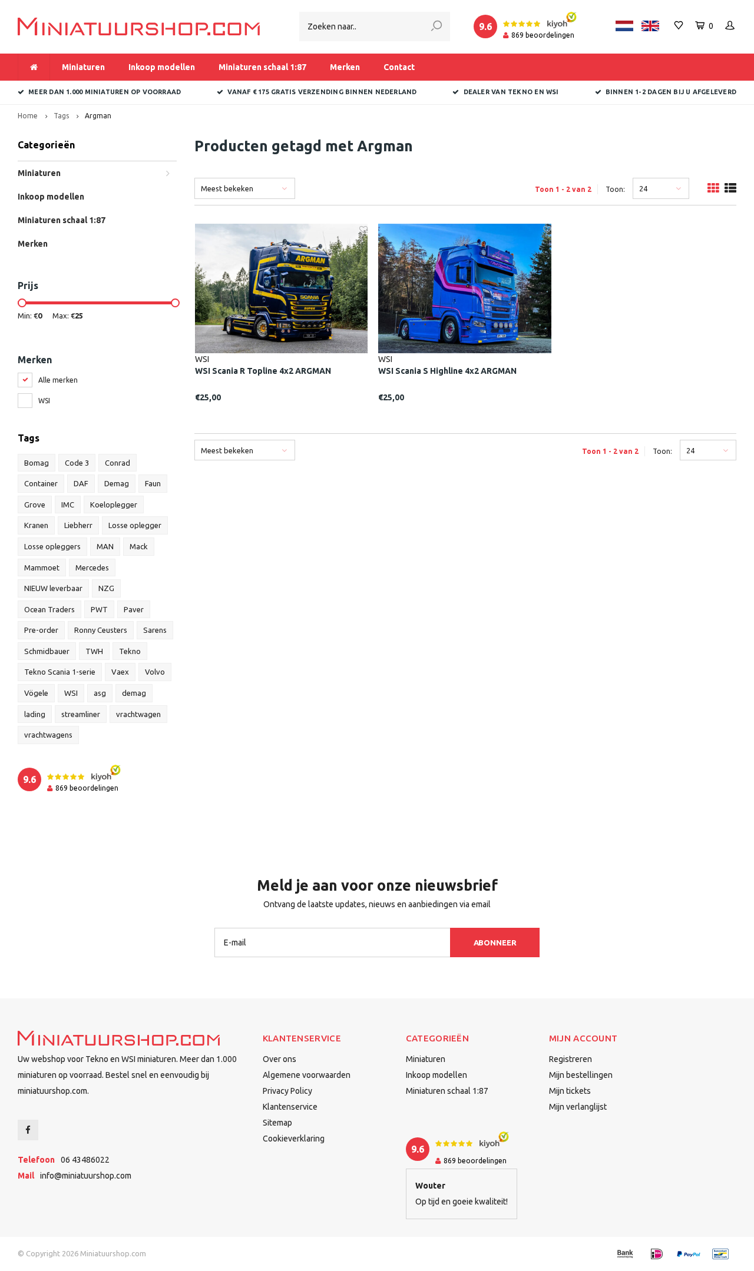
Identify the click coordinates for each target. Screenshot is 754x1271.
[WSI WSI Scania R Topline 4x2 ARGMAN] (281, 288)
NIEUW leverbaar (53, 588)
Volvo (155, 672)
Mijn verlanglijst (578, 1106)
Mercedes (92, 567)
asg (100, 693)
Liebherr (78, 525)
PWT (99, 609)
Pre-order (41, 630)
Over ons (279, 1059)
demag (134, 693)
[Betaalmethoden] (625, 1254)
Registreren (570, 1059)
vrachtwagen (138, 714)
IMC (67, 504)
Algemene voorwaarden (306, 1075)
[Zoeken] (436, 26)
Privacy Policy (287, 1091)
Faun (153, 483)
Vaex (120, 672)
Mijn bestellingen (581, 1075)
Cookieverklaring (294, 1138)
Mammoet (41, 567)
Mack (139, 546)
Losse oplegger (134, 525)
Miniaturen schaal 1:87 (262, 67)
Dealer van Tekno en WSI (511, 91)
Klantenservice (290, 1106)
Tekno (130, 651)
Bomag (36, 463)
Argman (98, 116)
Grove (34, 504)
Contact (399, 67)
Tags (61, 116)
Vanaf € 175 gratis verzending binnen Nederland (321, 91)
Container (41, 483)
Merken (345, 67)
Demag (116, 483)
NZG (106, 588)
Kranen (36, 525)
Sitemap (277, 1122)
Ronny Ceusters (100, 630)
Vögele (36, 693)
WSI (44, 400)
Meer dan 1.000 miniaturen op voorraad (104, 91)
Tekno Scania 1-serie (59, 672)
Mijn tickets (570, 1091)
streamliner (80, 714)
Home (28, 116)
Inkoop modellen (161, 67)
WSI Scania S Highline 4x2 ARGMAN (447, 371)
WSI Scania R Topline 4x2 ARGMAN (263, 371)
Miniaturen (83, 67)
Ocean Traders (49, 609)
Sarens (155, 630)
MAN (105, 546)
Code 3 (77, 463)
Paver (134, 609)
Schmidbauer (47, 651)
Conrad (117, 463)
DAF (81, 483)
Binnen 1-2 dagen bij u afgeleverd (671, 91)
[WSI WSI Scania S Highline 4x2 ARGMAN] (464, 288)
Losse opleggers (52, 546)
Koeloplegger (113, 504)
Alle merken (58, 380)
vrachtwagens (48, 735)
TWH (94, 651)
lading (34, 714)
